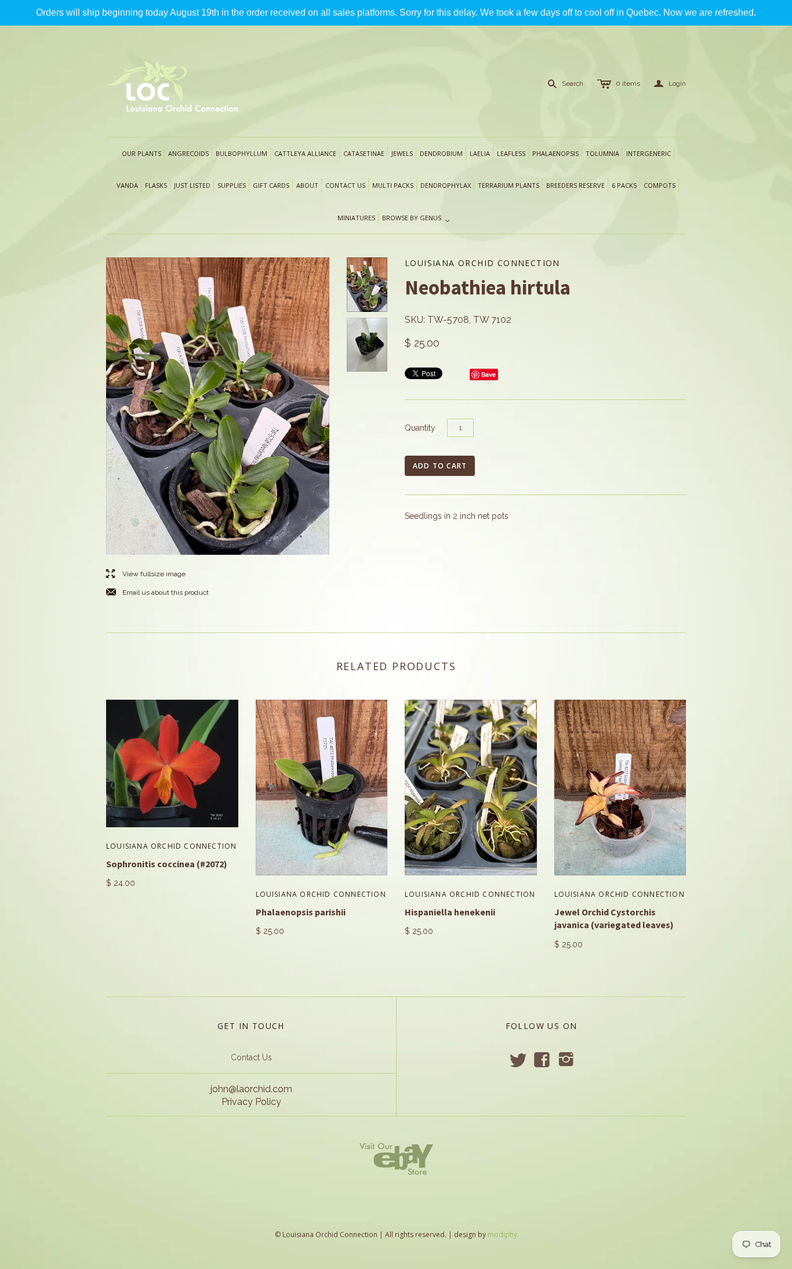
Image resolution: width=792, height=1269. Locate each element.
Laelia (480, 153)
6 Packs (624, 185)
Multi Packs (392, 185)
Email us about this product (157, 593)
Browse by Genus (416, 218)
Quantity (420, 427)
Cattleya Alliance (305, 153)
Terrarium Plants (508, 185)
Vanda (127, 185)
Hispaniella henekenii (450, 912)
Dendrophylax (445, 185)
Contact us (345, 185)
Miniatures (356, 217)
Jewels (402, 153)
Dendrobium (441, 153)
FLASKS (156, 185)
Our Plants (141, 153)
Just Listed (192, 185)
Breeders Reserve (575, 185)
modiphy (502, 1234)
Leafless (511, 153)
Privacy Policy (251, 1101)
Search (572, 83)
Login (670, 84)
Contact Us (251, 1057)
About (307, 185)
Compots (659, 185)
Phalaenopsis (555, 153)
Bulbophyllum (241, 153)
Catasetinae (363, 153)
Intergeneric (648, 153)
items (628, 83)
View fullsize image (146, 574)
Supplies (231, 185)
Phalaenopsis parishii (301, 912)
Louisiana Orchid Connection (171, 846)
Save (488, 374)
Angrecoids (188, 153)
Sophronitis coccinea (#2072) (166, 864)
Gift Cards (271, 185)
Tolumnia (602, 153)
